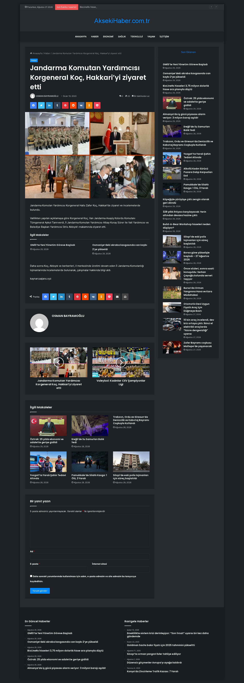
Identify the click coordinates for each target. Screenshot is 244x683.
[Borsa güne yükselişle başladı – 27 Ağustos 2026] (172, 257)
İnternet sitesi (99, 563)
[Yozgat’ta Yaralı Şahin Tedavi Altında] (48, 461)
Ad (32, 551)
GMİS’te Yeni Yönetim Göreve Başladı (52, 245)
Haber (94, 36)
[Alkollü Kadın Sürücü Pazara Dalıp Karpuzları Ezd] (172, 173)
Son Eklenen (188, 52)
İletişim (164, 36)
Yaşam (151, 36)
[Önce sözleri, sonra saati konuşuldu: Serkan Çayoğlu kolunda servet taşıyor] (172, 273)
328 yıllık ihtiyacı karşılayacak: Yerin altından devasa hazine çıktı (184, 213)
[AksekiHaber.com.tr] (122, 21)
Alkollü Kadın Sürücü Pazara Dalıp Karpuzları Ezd (198, 172)
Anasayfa (80, 36)
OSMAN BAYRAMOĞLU (47, 96)
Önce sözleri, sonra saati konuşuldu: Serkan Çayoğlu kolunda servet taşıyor (199, 274)
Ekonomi (108, 36)
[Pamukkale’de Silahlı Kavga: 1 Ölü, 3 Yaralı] (90, 461)
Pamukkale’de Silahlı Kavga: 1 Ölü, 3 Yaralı (89, 477)
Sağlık (122, 36)
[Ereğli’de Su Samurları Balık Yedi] (90, 425)
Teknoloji (136, 36)
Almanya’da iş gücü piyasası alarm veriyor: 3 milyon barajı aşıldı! (184, 116)
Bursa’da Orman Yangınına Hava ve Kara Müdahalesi (198, 291)
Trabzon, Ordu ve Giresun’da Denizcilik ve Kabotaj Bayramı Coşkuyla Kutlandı (131, 420)
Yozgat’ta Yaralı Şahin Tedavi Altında (48, 477)
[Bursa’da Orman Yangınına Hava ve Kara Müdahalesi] (172, 292)
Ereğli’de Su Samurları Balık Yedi (88, 441)
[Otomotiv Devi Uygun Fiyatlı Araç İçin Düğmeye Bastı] (172, 307)
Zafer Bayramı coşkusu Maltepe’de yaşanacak (198, 344)
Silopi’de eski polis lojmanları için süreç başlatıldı (130, 477)
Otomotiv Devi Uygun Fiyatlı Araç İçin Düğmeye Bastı (196, 307)
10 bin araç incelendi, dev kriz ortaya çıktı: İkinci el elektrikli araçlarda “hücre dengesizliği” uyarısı (199, 326)
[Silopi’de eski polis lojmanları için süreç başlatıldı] (131, 461)
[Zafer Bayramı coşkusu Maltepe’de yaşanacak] (172, 347)
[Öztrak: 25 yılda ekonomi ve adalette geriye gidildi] (48, 425)
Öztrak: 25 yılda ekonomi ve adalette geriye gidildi (47, 441)
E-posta (35, 563)
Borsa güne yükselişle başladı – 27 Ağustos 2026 (197, 256)
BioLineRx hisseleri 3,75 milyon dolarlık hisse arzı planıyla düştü (112, 7)
